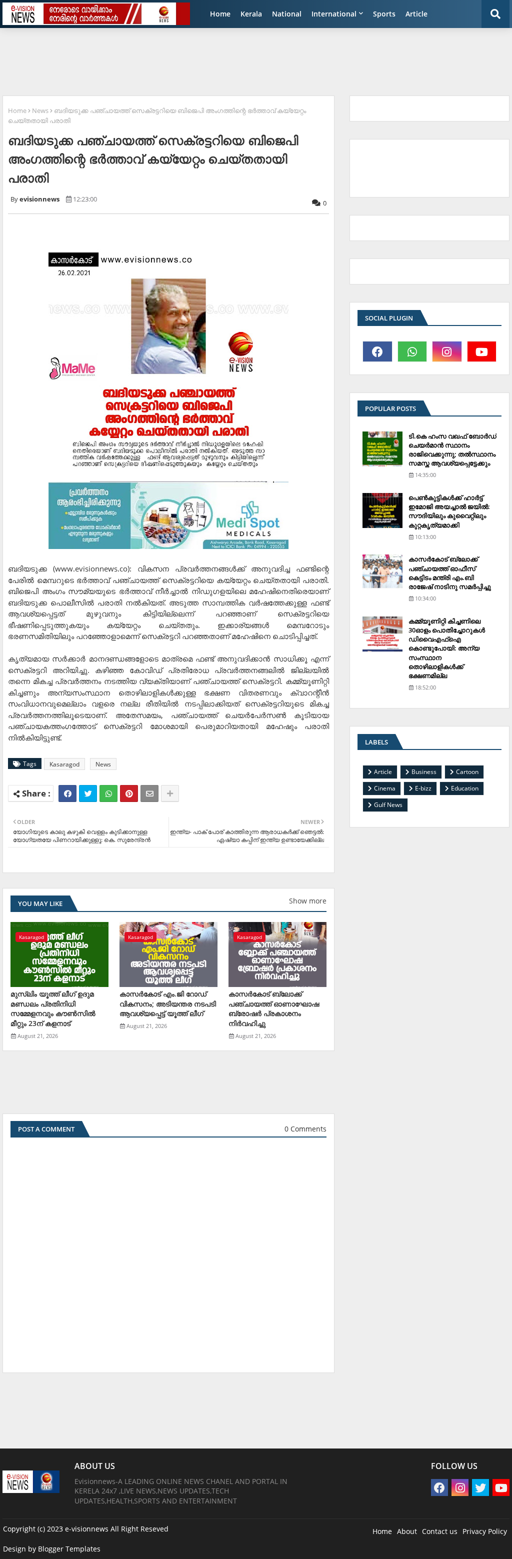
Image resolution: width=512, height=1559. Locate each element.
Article (417, 13)
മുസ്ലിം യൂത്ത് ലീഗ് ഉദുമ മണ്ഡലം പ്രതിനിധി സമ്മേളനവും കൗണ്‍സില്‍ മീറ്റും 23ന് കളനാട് (53, 1008)
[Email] (149, 793)
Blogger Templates (69, 1549)
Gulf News (388, 804)
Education (464, 788)
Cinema (385, 788)
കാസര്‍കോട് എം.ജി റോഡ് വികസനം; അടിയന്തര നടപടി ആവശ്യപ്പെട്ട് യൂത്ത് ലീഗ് (168, 1003)
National (287, 13)
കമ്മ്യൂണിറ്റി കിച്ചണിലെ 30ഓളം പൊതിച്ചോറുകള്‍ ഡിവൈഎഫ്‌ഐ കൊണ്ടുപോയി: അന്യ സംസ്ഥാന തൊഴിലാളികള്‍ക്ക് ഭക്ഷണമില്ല (446, 648)
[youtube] (482, 351)
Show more (307, 901)
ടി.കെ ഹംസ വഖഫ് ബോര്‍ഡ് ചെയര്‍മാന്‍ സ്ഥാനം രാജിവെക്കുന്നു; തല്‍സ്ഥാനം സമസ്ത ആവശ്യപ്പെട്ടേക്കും (452, 450)
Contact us (440, 1531)
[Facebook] (67, 793)
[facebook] (377, 351)
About (407, 1531)
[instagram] (447, 351)
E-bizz (423, 788)
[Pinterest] (129, 793)
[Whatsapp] (109, 793)
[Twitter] (88, 793)
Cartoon (467, 772)
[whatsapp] (413, 351)
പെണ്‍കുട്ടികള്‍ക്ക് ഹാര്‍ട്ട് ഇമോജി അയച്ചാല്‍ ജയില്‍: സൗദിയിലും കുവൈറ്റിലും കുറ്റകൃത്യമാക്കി (449, 511)
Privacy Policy (484, 1531)
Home (220, 13)
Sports (384, 13)
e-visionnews (86, 1529)
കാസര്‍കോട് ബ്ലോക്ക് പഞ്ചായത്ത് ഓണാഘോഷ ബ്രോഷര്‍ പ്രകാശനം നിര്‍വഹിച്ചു (273, 1008)
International (334, 13)
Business (424, 772)
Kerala (251, 13)
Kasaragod (65, 764)
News (40, 110)
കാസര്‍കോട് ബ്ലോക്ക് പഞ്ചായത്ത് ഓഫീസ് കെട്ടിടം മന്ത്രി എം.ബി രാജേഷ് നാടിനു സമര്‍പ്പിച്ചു (449, 572)
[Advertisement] (245, 58)
